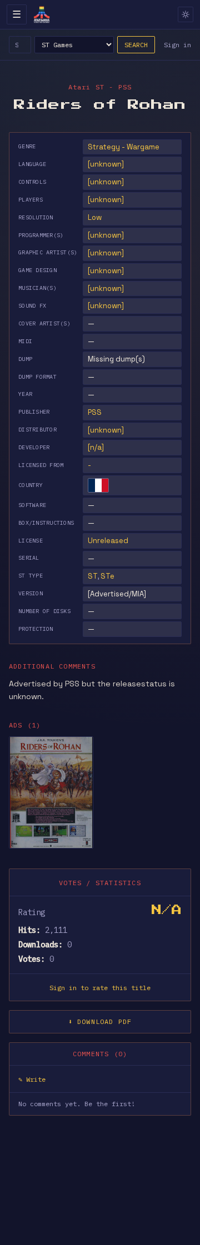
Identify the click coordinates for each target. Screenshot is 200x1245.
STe (107, 576)
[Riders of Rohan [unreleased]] (51, 792)
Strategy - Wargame (123, 147)
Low (95, 217)
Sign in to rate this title (100, 987)
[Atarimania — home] (41, 14)
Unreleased (108, 540)
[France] (98, 485)
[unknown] (106, 164)
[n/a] (96, 447)
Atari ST (86, 87)
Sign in (177, 45)
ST (92, 576)
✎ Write (32, 1079)
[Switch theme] (185, 14)
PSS (95, 412)
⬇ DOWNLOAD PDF (100, 1021)
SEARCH (136, 45)
